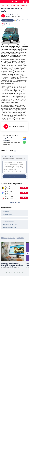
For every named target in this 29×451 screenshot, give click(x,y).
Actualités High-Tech (12, 5)
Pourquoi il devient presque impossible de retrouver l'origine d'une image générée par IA (12, 265)
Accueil (3, 5)
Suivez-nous (7, 20)
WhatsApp (5, 140)
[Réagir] (3, 24)
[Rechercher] (4, 2)
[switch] (24, 2)
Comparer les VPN (14, 202)
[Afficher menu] (2, 1)
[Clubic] (14, 2)
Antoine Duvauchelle (13, 14)
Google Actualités (7, 138)
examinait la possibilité (8, 46)
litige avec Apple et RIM (17, 99)
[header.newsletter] (7, 2)
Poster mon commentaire (14, 176)
